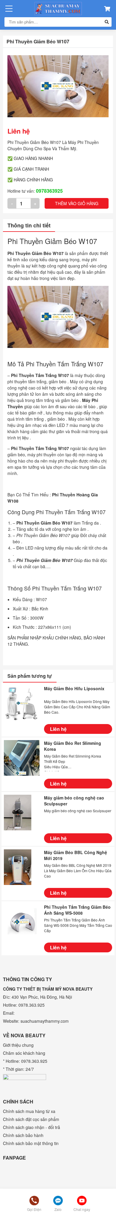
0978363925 (49, 190)
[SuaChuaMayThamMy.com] (58, 8)
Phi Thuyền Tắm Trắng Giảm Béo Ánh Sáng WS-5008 (77, 910)
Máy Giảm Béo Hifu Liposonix (74, 688)
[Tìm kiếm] (107, 22)
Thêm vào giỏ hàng (76, 203)
